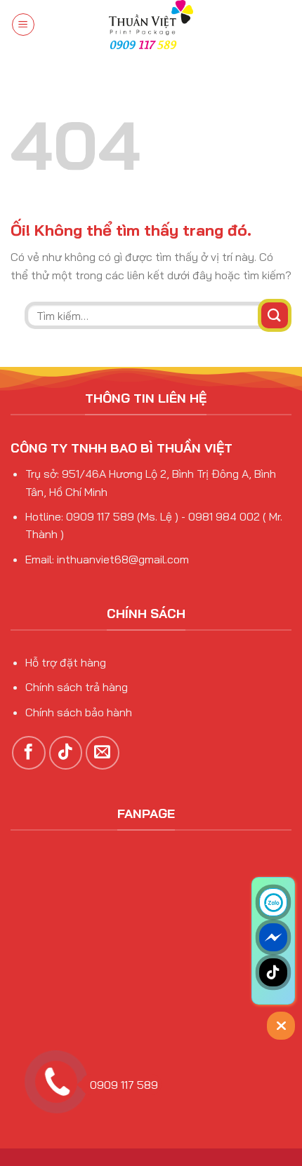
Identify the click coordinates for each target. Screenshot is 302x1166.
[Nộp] (274, 315)
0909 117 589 (124, 1085)
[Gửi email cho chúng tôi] (102, 753)
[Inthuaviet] (151, 24)
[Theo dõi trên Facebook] (29, 753)
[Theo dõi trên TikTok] (66, 753)
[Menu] (23, 24)
